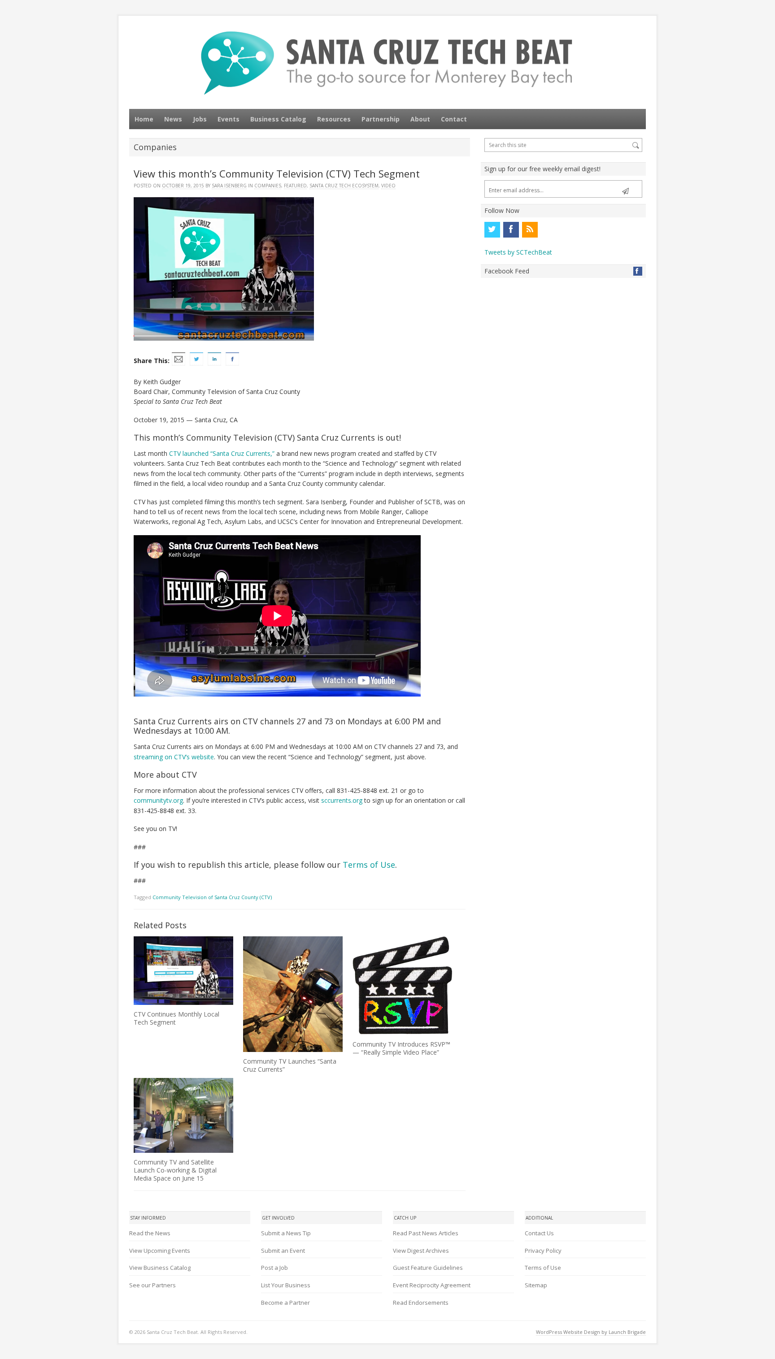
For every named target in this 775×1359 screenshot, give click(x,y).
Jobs (200, 119)
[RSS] (529, 229)
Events (228, 119)
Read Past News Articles (425, 1233)
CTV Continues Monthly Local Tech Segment (176, 1018)
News (173, 119)
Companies (267, 185)
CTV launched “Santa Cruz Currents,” (221, 453)
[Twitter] (492, 229)
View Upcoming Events (159, 1250)
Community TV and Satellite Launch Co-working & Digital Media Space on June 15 (175, 1170)
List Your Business (285, 1285)
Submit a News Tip (286, 1233)
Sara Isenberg (229, 185)
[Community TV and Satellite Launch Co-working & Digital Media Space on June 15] (183, 1115)
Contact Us (539, 1233)
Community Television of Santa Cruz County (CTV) (212, 897)
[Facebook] (510, 229)
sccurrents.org (341, 800)
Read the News (149, 1233)
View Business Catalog (160, 1268)
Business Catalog (278, 119)
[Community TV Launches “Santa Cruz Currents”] (293, 994)
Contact (454, 119)
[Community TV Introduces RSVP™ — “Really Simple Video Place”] (402, 985)
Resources (334, 119)
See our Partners (152, 1285)
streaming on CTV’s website (174, 757)
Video (388, 185)
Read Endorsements (420, 1302)
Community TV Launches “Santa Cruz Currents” (289, 1065)
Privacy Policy (543, 1250)
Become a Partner (285, 1302)
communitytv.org (158, 800)
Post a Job (274, 1268)
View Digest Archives (421, 1250)
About (420, 119)
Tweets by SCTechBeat (518, 252)
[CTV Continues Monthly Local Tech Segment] (183, 970)
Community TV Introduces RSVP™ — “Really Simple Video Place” (401, 1048)
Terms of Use (369, 864)
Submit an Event (283, 1250)
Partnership (380, 119)
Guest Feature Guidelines (428, 1268)
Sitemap (536, 1285)
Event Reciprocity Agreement (431, 1285)
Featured (295, 185)
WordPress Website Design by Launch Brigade (591, 1332)
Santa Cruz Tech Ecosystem (344, 185)
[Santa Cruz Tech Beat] (387, 63)
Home (144, 119)
